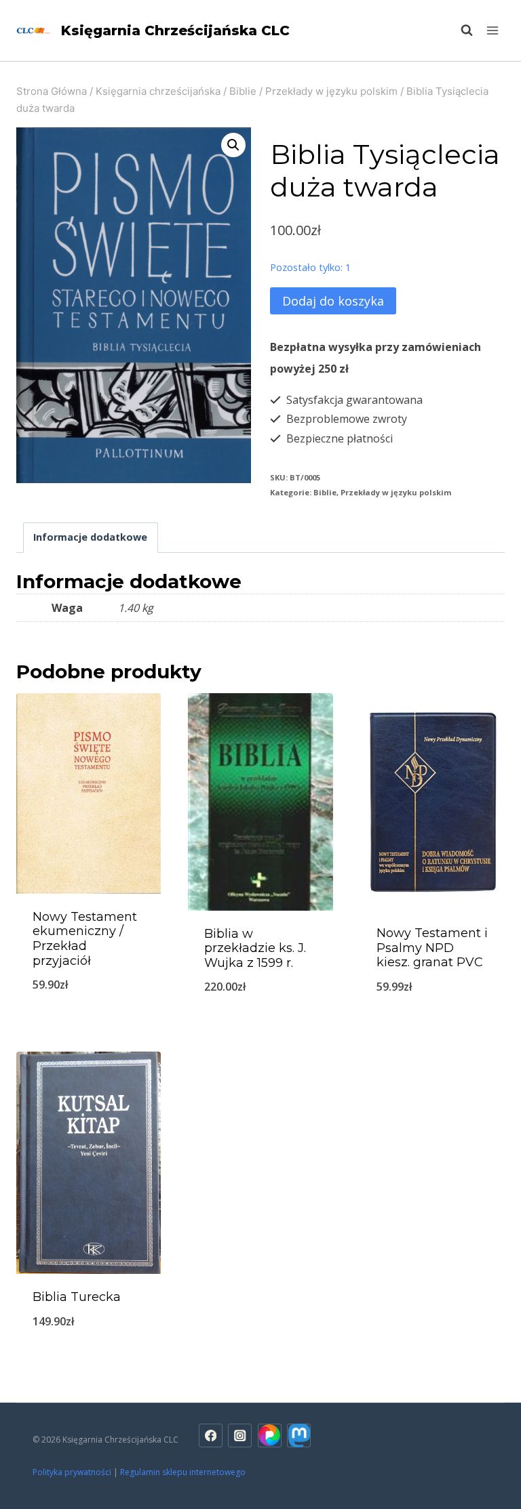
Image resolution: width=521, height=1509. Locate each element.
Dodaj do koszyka (333, 301)
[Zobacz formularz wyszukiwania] (460, 30)
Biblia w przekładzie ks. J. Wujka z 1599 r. (255, 948)
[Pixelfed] (270, 1435)
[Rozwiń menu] (492, 30)
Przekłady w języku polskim (396, 492)
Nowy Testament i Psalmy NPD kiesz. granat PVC (432, 948)
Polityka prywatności (72, 1472)
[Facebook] (211, 1435)
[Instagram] (240, 1435)
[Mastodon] (299, 1435)
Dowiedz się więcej (88, 1019)
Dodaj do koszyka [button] (432, 1021)
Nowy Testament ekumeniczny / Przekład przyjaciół (85, 938)
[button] (233, 145)
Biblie (324, 492)
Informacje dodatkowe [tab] (90, 537)
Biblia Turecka (77, 1296)
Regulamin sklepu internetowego (184, 1472)
